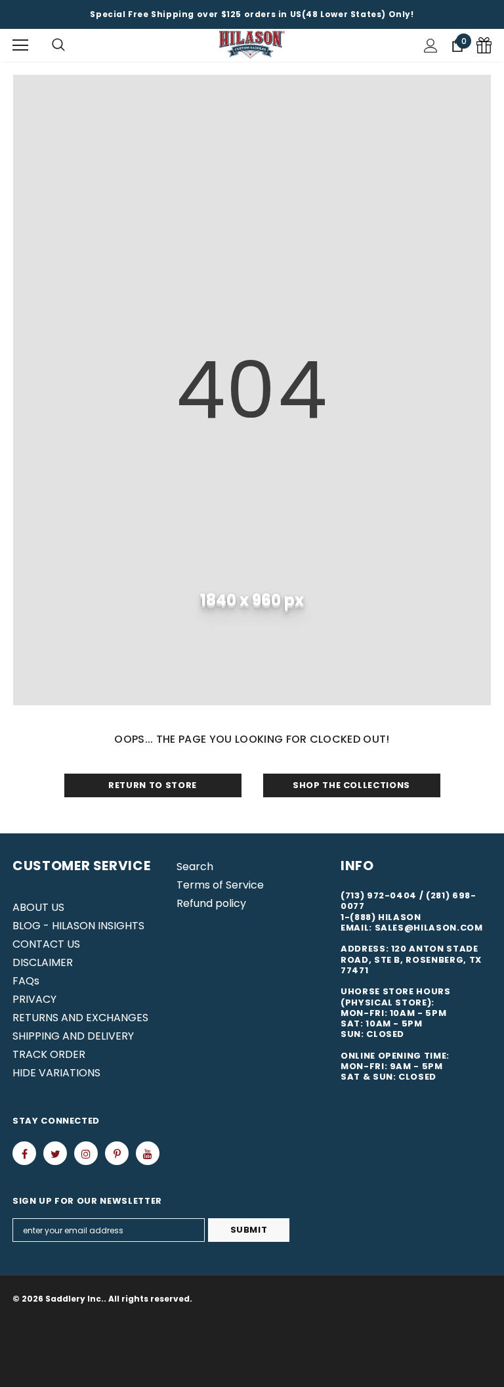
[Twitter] (55, 1153)
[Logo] (252, 45)
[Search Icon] (58, 45)
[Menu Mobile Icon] (20, 45)
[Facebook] (24, 1153)
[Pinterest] (117, 1153)
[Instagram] (86, 1153)
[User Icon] (431, 46)
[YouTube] (147, 1153)
